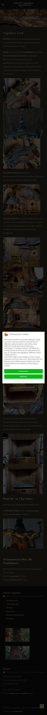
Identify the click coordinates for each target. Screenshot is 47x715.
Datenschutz (18, 381)
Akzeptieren (23, 371)
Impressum (29, 381)
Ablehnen (23, 377)
